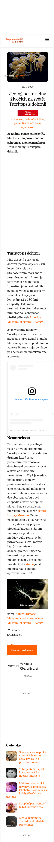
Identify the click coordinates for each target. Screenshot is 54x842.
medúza (18, 119)
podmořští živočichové (27, 123)
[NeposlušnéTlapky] (14, 42)
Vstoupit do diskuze (22, 650)
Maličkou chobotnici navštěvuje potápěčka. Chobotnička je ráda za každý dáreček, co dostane (26, 790)
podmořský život (34, 119)
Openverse (20, 76)
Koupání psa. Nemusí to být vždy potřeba (32, 805)
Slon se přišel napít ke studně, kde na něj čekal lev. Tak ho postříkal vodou (32, 757)
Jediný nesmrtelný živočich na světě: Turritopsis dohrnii (27, 99)
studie (30, 564)
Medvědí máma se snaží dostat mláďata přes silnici (31, 821)
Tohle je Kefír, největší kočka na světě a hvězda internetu (32, 772)
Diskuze (16, 634)
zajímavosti (27, 127)
